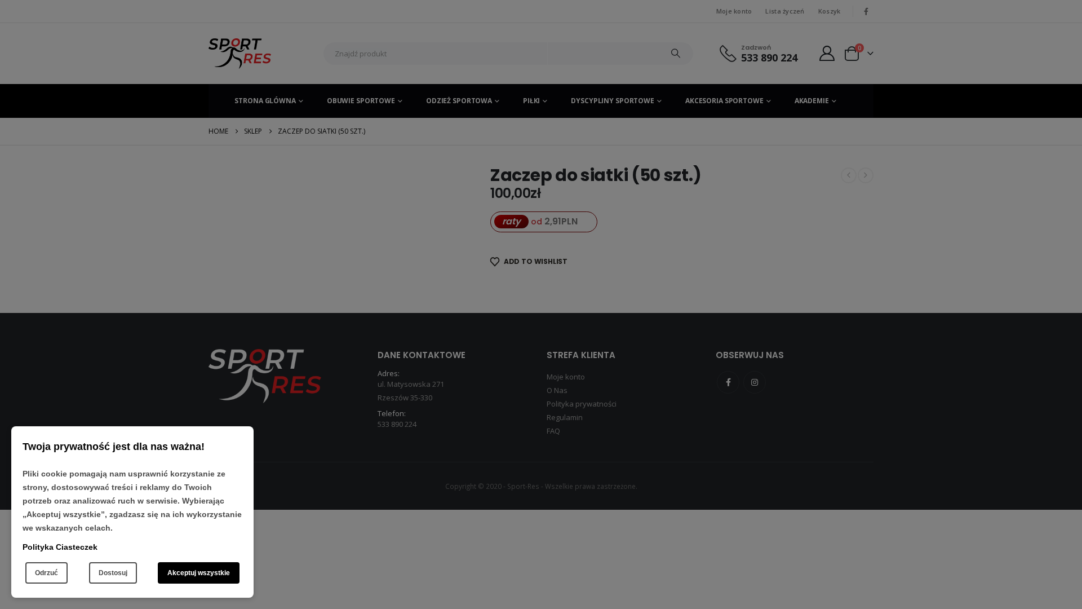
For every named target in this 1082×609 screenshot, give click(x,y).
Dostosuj (113, 573)
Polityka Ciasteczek (60, 546)
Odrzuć (46, 573)
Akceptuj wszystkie (198, 573)
